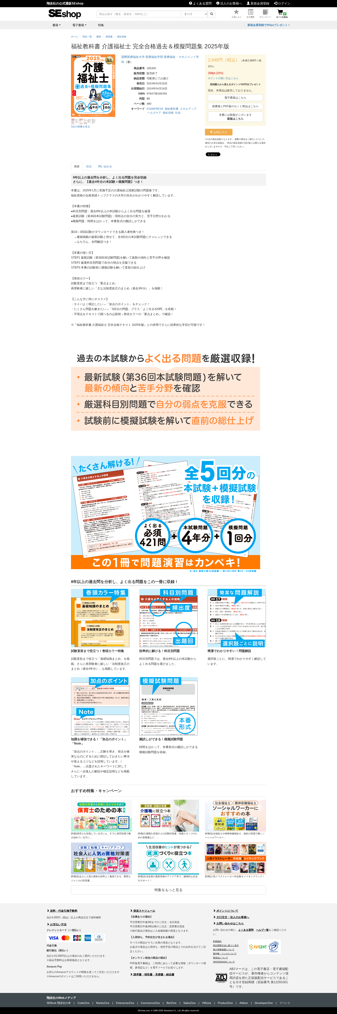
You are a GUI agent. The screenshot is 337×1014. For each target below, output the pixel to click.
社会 (178, 112)
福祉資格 (168, 112)
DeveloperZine (264, 1002)
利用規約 (217, 941)
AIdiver (243, 1002)
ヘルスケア (154, 112)
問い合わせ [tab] (105, 166)
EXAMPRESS (155, 108)
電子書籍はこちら (235, 97)
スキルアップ (188, 108)
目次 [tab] (89, 166)
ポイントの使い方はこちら (223, 78)
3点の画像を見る (80, 126)
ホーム (74, 36)
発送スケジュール (144, 910)
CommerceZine (150, 1002)
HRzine (206, 1002)
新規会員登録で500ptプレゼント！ (268, 24)
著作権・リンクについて (225, 953)
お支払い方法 (58, 924)
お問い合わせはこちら (230, 923)
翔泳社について (220, 958)
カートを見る (282, 15)
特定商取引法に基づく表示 (226, 945)
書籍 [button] (55, 25)
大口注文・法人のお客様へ (232, 917)
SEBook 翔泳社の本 (59, 1002)
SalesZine (189, 1002)
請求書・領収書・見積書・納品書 (153, 974)
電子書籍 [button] (78, 25)
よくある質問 (202, 3)
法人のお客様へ (230, 3)
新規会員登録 (259, 3)
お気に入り (236, 17)
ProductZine (225, 1002)
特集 (101, 25)
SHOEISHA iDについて (224, 962)
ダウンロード (265, 17)
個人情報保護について (223, 949)
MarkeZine (102, 1002)
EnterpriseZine (125, 1002)
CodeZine (83, 1002)
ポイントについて (227, 910)
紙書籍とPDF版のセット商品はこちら (235, 106)
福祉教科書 (171, 108)
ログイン (283, 3)
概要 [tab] (77, 166)
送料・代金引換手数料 (63, 910)
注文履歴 (250, 17)
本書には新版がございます (235, 116)
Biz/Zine (171, 1002)
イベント (284, 1002)
